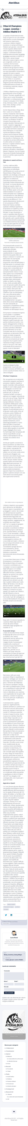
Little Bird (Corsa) (12, 1061)
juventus (17, 907)
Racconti (8, 1066)
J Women (9, 1094)
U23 (8, 1099)
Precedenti (10, 1068)
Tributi (8, 1071)
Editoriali (9, 1056)
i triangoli (10, 430)
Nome (6, 981)
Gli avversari (10, 1083)
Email (16, 981)
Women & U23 (9, 1092)
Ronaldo (6, 909)
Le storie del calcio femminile (15, 1096)
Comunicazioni (10, 1051)
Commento (7, 971)
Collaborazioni (10, 1048)
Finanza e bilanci (11, 1081)
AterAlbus (14, 2)
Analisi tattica (6, 923)
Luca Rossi (14, 921)
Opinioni (8, 1054)
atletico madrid (11, 904)
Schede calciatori (11, 1086)
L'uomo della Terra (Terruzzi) (15, 1058)
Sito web (6, 986)
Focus (8, 1063)
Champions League (8, 907)
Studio (7, 1074)
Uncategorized (10, 1089)
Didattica (9, 1079)
